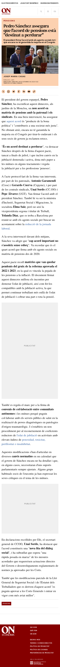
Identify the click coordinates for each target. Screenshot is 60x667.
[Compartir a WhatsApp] (8, 91)
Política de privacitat (40, 646)
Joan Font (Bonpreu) (29, 3)
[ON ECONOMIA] (6, 11)
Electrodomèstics (10, 3)
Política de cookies (39, 650)
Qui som (33, 627)
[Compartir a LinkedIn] (24, 91)
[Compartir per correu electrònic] (29, 91)
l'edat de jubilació (27, 435)
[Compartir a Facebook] (18, 91)
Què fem (33, 631)
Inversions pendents (49, 3)
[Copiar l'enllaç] (34, 91)
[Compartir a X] (3, 91)
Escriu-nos (35, 640)
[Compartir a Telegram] (13, 91)
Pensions (6, 603)
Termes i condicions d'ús (41, 643)
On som (33, 634)
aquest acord (14, 121)
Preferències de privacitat (42, 653)
